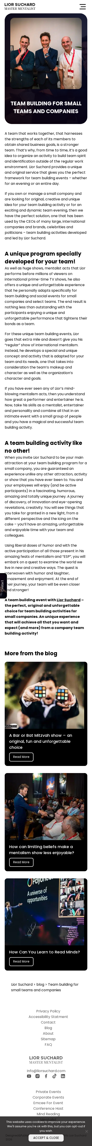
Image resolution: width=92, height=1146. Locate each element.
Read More (21, 757)
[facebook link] (46, 1077)
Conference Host (48, 1108)
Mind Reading (48, 1114)
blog (40, 984)
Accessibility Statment (48, 1016)
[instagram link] (37, 1077)
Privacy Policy (48, 1011)
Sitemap (48, 1039)
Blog (48, 1027)
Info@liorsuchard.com (46, 1070)
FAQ (48, 1044)
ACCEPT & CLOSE (46, 1138)
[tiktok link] (54, 1077)
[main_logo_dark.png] (19, 6)
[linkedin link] (63, 1077)
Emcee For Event (48, 1102)
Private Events (48, 1091)
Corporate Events (48, 1097)
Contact (48, 1022)
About (48, 1033)
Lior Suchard (69, 600)
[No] (86, 1131)
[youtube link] (29, 1077)
